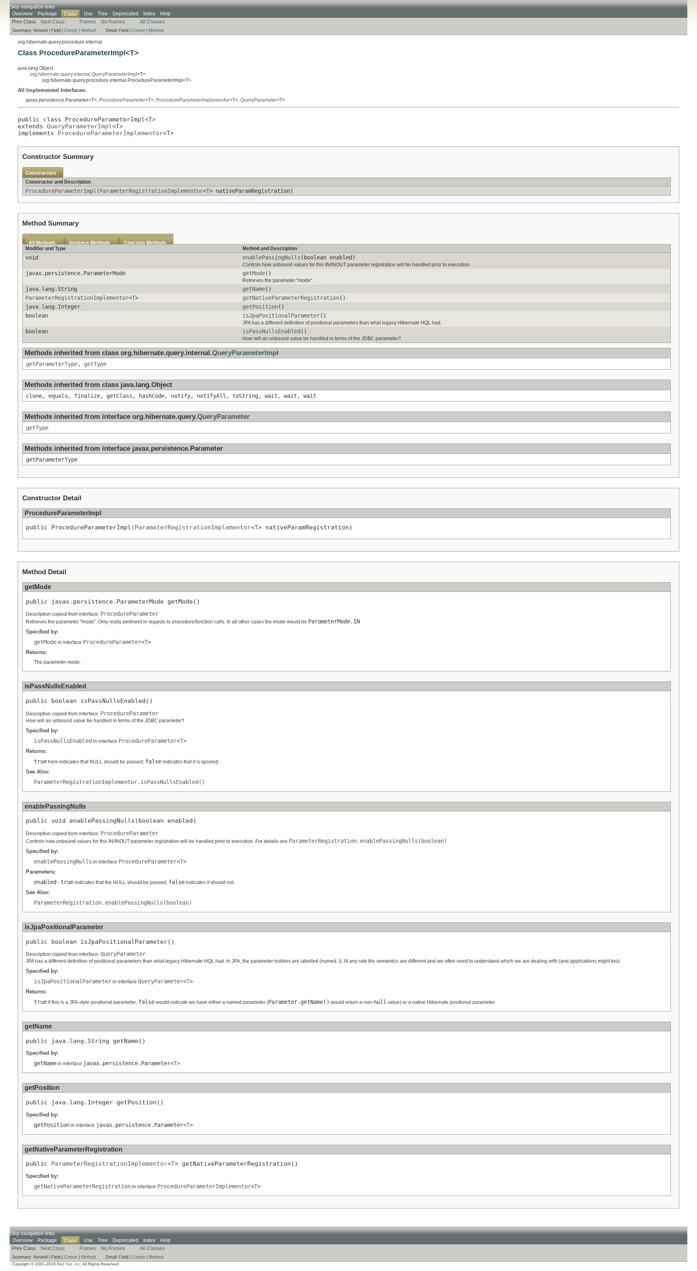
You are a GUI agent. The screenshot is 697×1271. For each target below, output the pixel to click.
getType (95, 364)
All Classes (152, 22)
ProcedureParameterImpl (60, 191)
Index (149, 14)
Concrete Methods (145, 243)
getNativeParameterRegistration (290, 298)
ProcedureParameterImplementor (193, 100)
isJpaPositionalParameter (281, 315)
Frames (87, 22)
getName (253, 289)
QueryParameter (258, 100)
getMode (253, 273)
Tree (103, 14)
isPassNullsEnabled (271, 331)
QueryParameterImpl (79, 126)
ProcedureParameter (122, 100)
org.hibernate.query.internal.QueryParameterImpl (83, 74)
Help (165, 14)
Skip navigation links (32, 7)
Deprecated (125, 14)
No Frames (113, 22)
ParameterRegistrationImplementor (151, 191)
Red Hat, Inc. (69, 1264)
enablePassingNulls (271, 257)
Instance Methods (89, 243)
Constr (70, 30)
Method (88, 30)
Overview (22, 14)
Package (47, 14)
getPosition (260, 306)
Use (88, 14)
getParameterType (51, 364)
